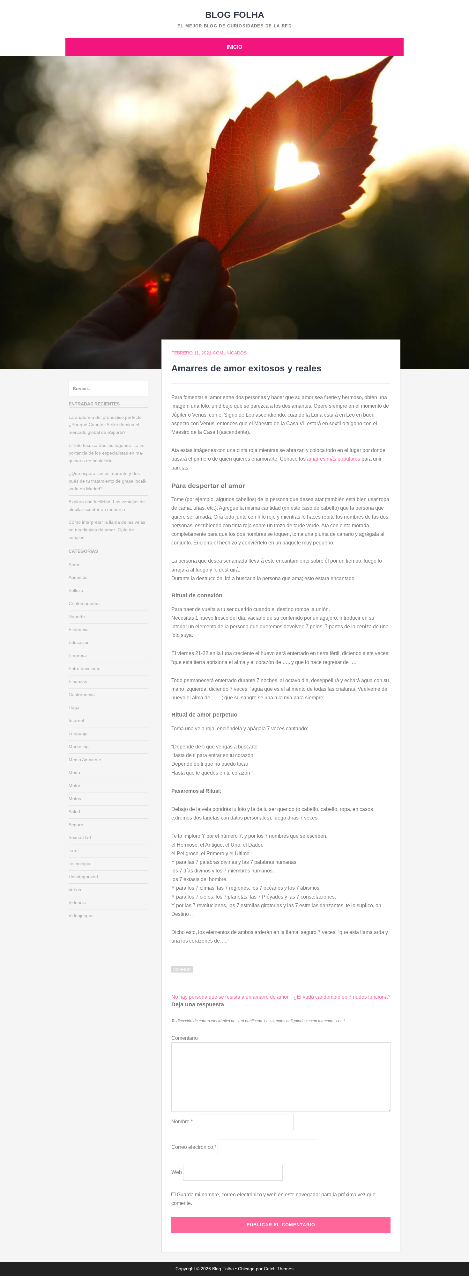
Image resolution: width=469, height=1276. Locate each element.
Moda (74, 772)
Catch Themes (279, 1268)
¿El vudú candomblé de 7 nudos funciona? (342, 997)
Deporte (77, 616)
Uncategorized (83, 876)
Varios (75, 889)
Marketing (79, 746)
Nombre (182, 1121)
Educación (79, 642)
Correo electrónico (193, 1147)
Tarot (74, 850)
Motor (74, 785)
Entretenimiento (84, 668)
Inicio (234, 47)
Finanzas (78, 681)
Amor (74, 564)
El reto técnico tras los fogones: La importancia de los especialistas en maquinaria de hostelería (107, 453)
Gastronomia (82, 694)
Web (176, 1172)
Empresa (78, 655)
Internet (76, 720)
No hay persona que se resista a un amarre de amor (229, 997)
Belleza (76, 590)
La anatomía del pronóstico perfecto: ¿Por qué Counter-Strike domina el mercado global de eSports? (106, 425)
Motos (75, 798)
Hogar (75, 707)
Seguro (76, 824)
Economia (79, 629)
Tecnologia (79, 863)
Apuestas (78, 577)
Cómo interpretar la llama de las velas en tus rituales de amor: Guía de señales (107, 530)
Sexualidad (80, 837)
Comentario (184, 1038)
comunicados (230, 352)
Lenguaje (78, 733)
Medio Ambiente (85, 759)
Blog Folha (234, 15)
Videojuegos (81, 915)
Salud (74, 811)
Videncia (182, 969)
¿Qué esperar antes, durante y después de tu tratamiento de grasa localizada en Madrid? (107, 481)
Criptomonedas (84, 603)
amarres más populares (333, 459)
